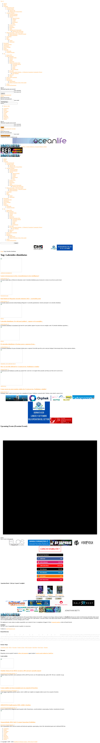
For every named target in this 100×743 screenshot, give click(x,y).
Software (11, 74)
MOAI (45, 638)
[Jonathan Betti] (72, 612)
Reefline (6, 639)
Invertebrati (15, 22)
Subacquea (11, 41)
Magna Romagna (13, 35)
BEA (10, 647)
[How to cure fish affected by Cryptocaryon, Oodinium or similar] (12, 362)
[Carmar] (61, 400)
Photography (9, 80)
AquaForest (96, 634)
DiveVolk (69, 636)
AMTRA (87, 634)
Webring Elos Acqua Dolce (15, 11)
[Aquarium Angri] (39, 605)
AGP (77, 634)
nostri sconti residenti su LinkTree (44, 653)
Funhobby (88, 636)
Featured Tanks (12, 57)
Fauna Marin (82, 636)
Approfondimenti (13, 15)
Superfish (39, 639)
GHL (98, 636)
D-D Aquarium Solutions (57, 636)
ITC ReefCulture (12, 638)
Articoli (11, 16)
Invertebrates (15, 69)
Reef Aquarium (10, 56)
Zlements (97, 639)
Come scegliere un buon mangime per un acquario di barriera (19, 688)
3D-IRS (62, 634)
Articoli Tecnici (15, 18)
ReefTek (10, 639)
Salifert (32, 639)
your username (17, 90)
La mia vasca (12, 24)
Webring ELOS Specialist (15, 30)
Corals (13, 66)
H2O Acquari (28, 647)
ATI (31, 636)
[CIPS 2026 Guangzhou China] (61, 423)
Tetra (43, 639)
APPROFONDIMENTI (6, 273)
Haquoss (3, 638)
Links (5, 113)
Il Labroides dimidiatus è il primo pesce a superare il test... (18, 344)
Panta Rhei (73, 638)
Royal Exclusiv (21, 639)
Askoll (29, 636)
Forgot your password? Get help (8, 128)
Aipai (80, 634)
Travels (11, 59)
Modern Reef (49, 638)
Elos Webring (15, 73)
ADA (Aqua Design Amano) (69, 634)
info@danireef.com (10, 628)
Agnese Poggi (4, 369)
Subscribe (6, 116)
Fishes (13, 68)
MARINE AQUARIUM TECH (8, 363)
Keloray (24, 638)
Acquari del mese (8, 44)
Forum (5, 48)
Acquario (6, 6)
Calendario (8, 36)
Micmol (41, 638)
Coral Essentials (48, 636)
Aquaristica (3, 636)
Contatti (5, 112)
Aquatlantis (19, 636)
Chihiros (42, 636)
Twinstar (53, 639)
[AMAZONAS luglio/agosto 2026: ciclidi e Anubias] (7, 702)
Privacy (2, 96)
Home (2, 251)
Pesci (13, 23)
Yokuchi (89, 639)
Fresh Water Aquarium (11, 77)
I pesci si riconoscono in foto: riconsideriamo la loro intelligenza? (20, 276)
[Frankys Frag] (50, 612)
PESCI (2, 318)
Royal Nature (27, 639)
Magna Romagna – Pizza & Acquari (14, 32)
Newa (62, 638)
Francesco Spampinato (11, 690)
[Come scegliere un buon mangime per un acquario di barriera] (7, 685)
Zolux (2, 641)
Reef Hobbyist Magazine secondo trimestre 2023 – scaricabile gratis (21, 298)
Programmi (11, 27)
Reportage (11, 61)
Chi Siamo (6, 111)
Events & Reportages (11, 85)
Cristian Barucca (4, 347)
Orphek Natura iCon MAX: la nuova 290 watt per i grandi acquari (21, 670)
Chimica (14, 19)
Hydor (6, 638)
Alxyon (83, 634)
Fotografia (6, 49)
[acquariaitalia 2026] (39, 423)
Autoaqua (35, 636)
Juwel (21, 638)
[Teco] (17, 400)
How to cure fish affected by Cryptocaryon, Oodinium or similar (20, 366)
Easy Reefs (74, 636)
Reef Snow (40, 647)
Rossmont (15, 639)
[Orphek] (39, 400)
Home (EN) (9, 55)
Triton (46, 639)
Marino (5, 3)
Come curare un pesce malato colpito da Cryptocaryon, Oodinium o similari (23, 389)
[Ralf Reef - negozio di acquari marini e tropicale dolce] (83, 605)
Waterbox (71, 639)
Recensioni (6, 43)
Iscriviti (5, 115)
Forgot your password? (6, 95)
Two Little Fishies (59, 639)
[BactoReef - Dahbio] (61, 545)
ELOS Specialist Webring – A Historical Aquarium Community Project (25, 72)
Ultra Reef (66, 639)
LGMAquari (29, 638)
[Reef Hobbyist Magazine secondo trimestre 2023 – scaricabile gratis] (6, 294)
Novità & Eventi (10, 7)
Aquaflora (91, 634)
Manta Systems (36, 638)
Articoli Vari (12, 10)
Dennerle (64, 636)
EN (4, 53)
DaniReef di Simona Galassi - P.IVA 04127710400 (25, 741)
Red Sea (95, 638)
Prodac (91, 638)
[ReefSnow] (17, 605)
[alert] (50, 484)
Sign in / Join (7, 106)
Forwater (14, 647)
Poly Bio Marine (85, 638)
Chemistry (14, 65)
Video (10, 28)
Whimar (75, 639)
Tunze (50, 639)
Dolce (5, 5)
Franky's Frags (21, 647)
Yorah (93, 639)
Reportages (3, 725)
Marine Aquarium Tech (14, 63)
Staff (7, 38)
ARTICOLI (3, 386)
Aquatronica (24, 636)
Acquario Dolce (10, 9)
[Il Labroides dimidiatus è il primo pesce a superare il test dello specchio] (10, 340)
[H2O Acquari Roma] (83, 400)
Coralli (13, 20)
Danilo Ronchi (4, 278)
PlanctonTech (78, 638)
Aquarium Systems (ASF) (11, 636)
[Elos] (17, 545)
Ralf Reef (35, 647)
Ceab (39, 636)
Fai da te (11, 26)
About (7, 84)
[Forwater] (39, 545)
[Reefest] (83, 545)
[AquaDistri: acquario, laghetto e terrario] (28, 612)
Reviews (8, 78)
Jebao (17, 638)
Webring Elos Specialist (17, 31)
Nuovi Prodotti (7, 47)
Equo (78, 636)
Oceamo (68, 638)
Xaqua (85, 639)
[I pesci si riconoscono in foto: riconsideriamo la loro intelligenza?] (11, 271)
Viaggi (8, 39)
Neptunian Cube (56, 638)
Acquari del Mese (13, 14)
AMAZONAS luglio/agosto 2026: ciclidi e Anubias (16, 705)
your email (16, 100)
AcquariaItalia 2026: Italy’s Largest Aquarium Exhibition (18, 722)
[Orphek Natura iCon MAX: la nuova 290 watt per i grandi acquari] (7, 667)
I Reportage (6, 45)
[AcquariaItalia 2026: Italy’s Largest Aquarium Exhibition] (7, 719)
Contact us (6, 117)
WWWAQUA (80, 639)
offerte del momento (23, 653)
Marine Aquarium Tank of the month (17, 82)
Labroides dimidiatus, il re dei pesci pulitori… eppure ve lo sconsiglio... (22, 321)
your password (17, 92)
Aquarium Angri (4, 647)
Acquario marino (55, 622)
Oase (65, 638)
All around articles (16, 64)
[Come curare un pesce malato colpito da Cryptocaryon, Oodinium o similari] (12, 385)
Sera (36, 639)
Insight (11, 60)
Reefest (46, 647)
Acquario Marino (10, 13)
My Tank (11, 70)
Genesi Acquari (94, 636)
